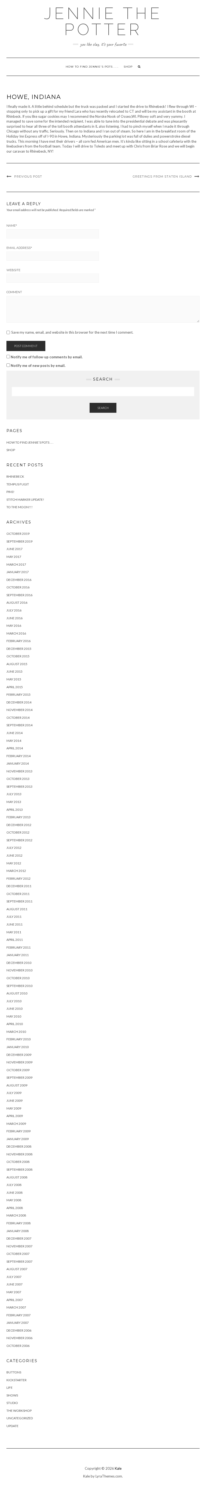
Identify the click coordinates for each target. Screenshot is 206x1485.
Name (11, 225)
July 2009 (13, 1093)
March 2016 (16, 633)
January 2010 (17, 1047)
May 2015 (13, 679)
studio (12, 1403)
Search (103, 408)
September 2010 (19, 986)
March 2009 (16, 1124)
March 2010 (16, 1032)
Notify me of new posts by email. (38, 365)
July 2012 (13, 848)
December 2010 (18, 963)
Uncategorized (19, 1418)
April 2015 (14, 687)
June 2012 (14, 855)
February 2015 (18, 694)
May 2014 (13, 741)
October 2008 (18, 1162)
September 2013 (19, 786)
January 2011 (17, 955)
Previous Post (28, 176)
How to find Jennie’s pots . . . (29, 442)
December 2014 (18, 702)
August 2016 (16, 602)
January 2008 (17, 1231)
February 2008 (18, 1223)
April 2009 (14, 1116)
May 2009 (13, 1108)
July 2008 (13, 1185)
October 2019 (18, 534)
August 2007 (16, 1269)
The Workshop (19, 1411)
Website (13, 270)
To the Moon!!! (19, 507)
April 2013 (14, 810)
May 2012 (13, 863)
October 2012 (18, 832)
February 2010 (18, 1039)
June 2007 (14, 1284)
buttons (13, 1372)
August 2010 (16, 993)
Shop (128, 66)
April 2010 (14, 1024)
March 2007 (16, 1307)
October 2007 (18, 1254)
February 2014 (18, 756)
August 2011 (16, 909)
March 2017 (16, 564)
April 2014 (14, 748)
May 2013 (13, 802)
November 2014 (19, 710)
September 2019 (19, 541)
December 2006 (18, 1330)
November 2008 (19, 1154)
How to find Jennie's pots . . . (92, 66)
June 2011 (14, 924)
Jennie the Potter (103, 21)
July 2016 (13, 610)
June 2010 (14, 1009)
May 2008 (13, 1200)
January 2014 (17, 763)
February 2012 (18, 878)
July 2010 (13, 1001)
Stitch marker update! (25, 500)
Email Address (19, 248)
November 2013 (19, 771)
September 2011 (19, 901)
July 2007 (13, 1277)
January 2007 (17, 1323)
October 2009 (18, 1070)
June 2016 (14, 618)
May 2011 (13, 932)
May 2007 (13, 1292)
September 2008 (19, 1169)
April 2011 (14, 940)
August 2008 (16, 1177)
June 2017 (14, 549)
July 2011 (13, 917)
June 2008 (14, 1193)
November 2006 (19, 1338)
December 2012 (18, 825)
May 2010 (13, 1016)
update (12, 1426)
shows (12, 1395)
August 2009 (16, 1085)
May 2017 (13, 557)
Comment (14, 292)
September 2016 (19, 595)
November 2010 (19, 970)
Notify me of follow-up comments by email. (47, 357)
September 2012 (19, 840)
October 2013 (18, 779)
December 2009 (18, 1055)
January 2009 (17, 1139)
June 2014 (14, 733)
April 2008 (14, 1208)
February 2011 (18, 947)
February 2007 (18, 1315)
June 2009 (14, 1101)
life (9, 1387)
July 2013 (13, 794)
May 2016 (13, 626)
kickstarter (16, 1380)
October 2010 (18, 978)
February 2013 (18, 817)
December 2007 (18, 1238)
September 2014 (19, 725)
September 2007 (19, 1261)
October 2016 (18, 587)
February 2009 (18, 1131)
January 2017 (17, 572)
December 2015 (18, 649)
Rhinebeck (15, 476)
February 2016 (18, 641)
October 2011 (18, 894)
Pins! (10, 492)
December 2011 (18, 886)
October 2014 (18, 718)
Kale (118, 1468)
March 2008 (16, 1215)
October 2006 (18, 1346)
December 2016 (18, 580)
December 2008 (18, 1146)
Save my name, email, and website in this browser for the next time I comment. (72, 332)
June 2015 (14, 671)
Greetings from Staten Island (162, 176)
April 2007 (14, 1300)
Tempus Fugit (17, 484)
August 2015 (16, 664)
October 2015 (18, 656)
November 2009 (19, 1062)
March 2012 (16, 871)
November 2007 (19, 1246)
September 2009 (19, 1077)
